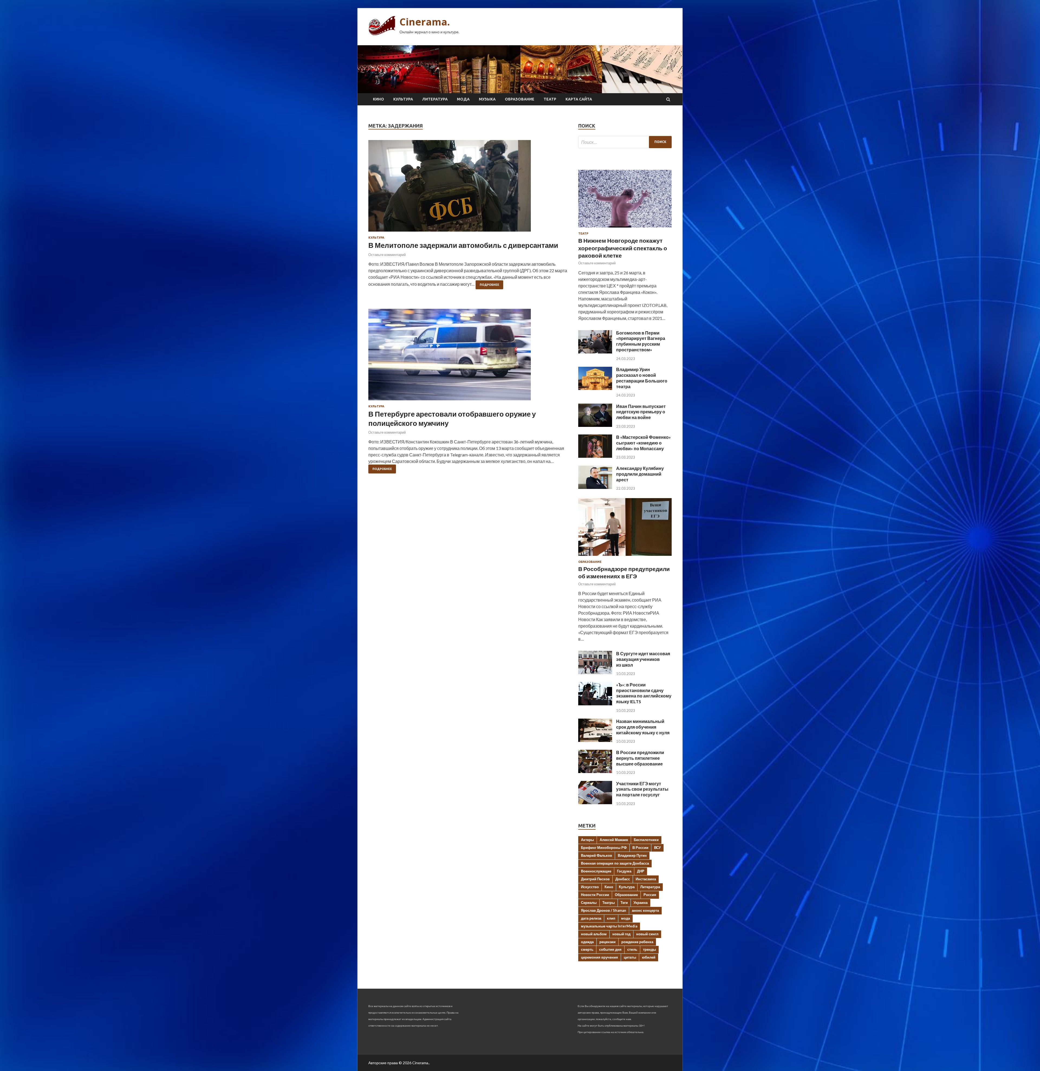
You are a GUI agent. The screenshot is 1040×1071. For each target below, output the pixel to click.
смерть (587, 949)
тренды (649, 949)
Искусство (590, 887)
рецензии (607, 942)
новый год (621, 934)
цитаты (630, 957)
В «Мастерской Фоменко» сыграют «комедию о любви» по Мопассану (643, 442)
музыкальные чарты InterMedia (609, 926)
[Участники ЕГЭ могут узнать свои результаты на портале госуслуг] (595, 802)
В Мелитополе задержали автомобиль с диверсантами (463, 245)
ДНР (640, 871)
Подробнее (489, 284)
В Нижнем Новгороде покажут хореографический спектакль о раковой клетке (622, 248)
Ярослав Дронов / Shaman (603, 910)
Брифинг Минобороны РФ (604, 847)
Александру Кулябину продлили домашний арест (640, 474)
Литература (435, 99)
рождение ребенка (637, 942)
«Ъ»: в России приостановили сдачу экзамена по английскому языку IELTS (643, 693)
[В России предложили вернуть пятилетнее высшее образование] (595, 771)
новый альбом (594, 934)
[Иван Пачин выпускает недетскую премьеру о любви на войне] (595, 425)
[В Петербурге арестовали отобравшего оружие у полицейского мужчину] (467, 357)
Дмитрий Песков (595, 879)
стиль (632, 949)
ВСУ (657, 847)
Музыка (487, 99)
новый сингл (647, 934)
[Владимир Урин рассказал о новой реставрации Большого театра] (595, 388)
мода (625, 918)
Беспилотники (646, 840)
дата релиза (591, 918)
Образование (519, 99)
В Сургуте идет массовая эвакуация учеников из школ (643, 659)
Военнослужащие (596, 871)
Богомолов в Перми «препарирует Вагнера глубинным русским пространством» (640, 341)
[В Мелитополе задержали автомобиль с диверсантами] (467, 188)
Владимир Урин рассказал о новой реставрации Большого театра (641, 378)
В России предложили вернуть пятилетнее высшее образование (640, 758)
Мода (463, 99)
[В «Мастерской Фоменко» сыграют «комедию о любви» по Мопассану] (595, 456)
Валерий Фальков (596, 855)
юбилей (648, 957)
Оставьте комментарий (387, 254)
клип (611, 918)
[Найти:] (625, 142)
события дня (610, 949)
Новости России (595, 894)
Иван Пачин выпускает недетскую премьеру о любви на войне (641, 412)
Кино (378, 99)
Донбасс (622, 879)
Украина (640, 902)
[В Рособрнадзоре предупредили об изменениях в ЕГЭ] (625, 556)
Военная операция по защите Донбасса (615, 863)
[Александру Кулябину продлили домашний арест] (595, 487)
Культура (403, 99)
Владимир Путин (632, 855)
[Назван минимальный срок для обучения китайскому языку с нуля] (595, 740)
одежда (587, 942)
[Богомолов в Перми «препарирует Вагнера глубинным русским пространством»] (595, 351)
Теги (624, 902)
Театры (608, 902)
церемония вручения (599, 957)
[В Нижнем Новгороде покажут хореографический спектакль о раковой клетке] (625, 228)
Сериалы (589, 902)
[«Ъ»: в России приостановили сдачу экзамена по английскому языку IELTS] (595, 703)
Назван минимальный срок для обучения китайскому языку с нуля (643, 727)
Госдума (624, 871)
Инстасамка (646, 879)
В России (640, 847)
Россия (650, 894)
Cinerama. (424, 21)
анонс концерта (645, 910)
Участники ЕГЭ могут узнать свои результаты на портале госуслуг (642, 789)
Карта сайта (579, 99)
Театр (550, 99)
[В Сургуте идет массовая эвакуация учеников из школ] (595, 672)
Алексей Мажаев (614, 840)
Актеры (587, 840)
